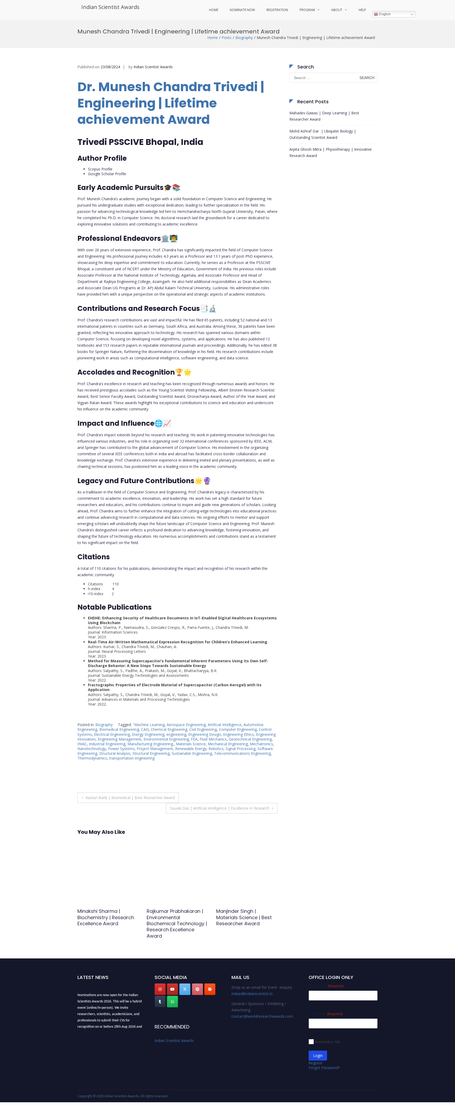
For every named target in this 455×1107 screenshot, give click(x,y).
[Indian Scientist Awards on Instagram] (160, 989)
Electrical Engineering (112, 734)
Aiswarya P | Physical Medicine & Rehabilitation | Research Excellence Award (176, 920)
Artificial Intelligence (224, 724)
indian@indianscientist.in (252, 993)
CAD (145, 729)
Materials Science (191, 743)
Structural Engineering (151, 753)
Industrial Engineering (107, 743)
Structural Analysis (114, 753)
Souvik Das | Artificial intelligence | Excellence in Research (219, 808)
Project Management (155, 748)
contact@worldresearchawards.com (262, 1016)
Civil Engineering (203, 729)
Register (316, 1062)
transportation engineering (132, 758)
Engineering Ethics (238, 734)
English (384, 14)
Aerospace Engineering (186, 724)
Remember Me (327, 1041)
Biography (244, 37)
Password (326, 1013)
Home (213, 10)
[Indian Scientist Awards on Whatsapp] (172, 1001)
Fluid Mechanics (213, 739)
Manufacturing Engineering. (150, 743)
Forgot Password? (324, 1067)
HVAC (82, 743)
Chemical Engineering (169, 729)
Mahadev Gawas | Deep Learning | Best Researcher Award (324, 116)
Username (326, 985)
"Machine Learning (149, 724)
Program (307, 10)
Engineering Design (204, 734)
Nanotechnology (91, 748)
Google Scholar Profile (107, 173)
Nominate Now (242, 10)
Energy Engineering (148, 734)
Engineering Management (119, 739)
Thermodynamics (92, 758)
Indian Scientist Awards (110, 7)
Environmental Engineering (166, 739)
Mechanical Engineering (228, 743)
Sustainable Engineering (192, 753)
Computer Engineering (238, 729)
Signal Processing (240, 748)
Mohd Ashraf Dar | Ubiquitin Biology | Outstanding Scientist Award (322, 134)
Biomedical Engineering (119, 729)
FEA (194, 739)
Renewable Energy (190, 748)
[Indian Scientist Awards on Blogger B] (209, 989)
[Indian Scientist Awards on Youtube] (172, 989)
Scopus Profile (100, 169)
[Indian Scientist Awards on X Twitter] (184, 989)
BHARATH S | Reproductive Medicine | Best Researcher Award (107, 917)
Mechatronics (261, 743)
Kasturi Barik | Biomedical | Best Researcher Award (130, 797)
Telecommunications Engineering (242, 753)
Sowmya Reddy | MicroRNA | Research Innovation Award (240, 917)
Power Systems (121, 748)
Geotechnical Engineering (250, 739)
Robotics (216, 748)
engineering (176, 734)
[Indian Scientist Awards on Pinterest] (197, 989)
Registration (277, 10)
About (336, 10)
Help (362, 10)
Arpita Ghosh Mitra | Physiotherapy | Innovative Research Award (330, 152)
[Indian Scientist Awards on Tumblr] (160, 1001)
